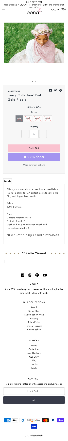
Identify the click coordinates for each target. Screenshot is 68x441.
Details (7, 181)
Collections (34, 349)
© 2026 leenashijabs (34, 435)
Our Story (34, 356)
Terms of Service (34, 326)
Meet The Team (34, 353)
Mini (19, 118)
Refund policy (34, 329)
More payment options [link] (34, 165)
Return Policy (34, 322)
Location (34, 364)
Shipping (34, 318)
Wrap (37, 118)
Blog (34, 360)
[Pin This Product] (60, 90)
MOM (47, 118)
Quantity (34, 126)
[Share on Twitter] (56, 90)
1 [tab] (32, 81)
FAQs (34, 368)
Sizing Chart (34, 311)
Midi (28, 118)
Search (34, 307)
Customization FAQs (34, 314)
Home (34, 345)
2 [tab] (35, 81)
